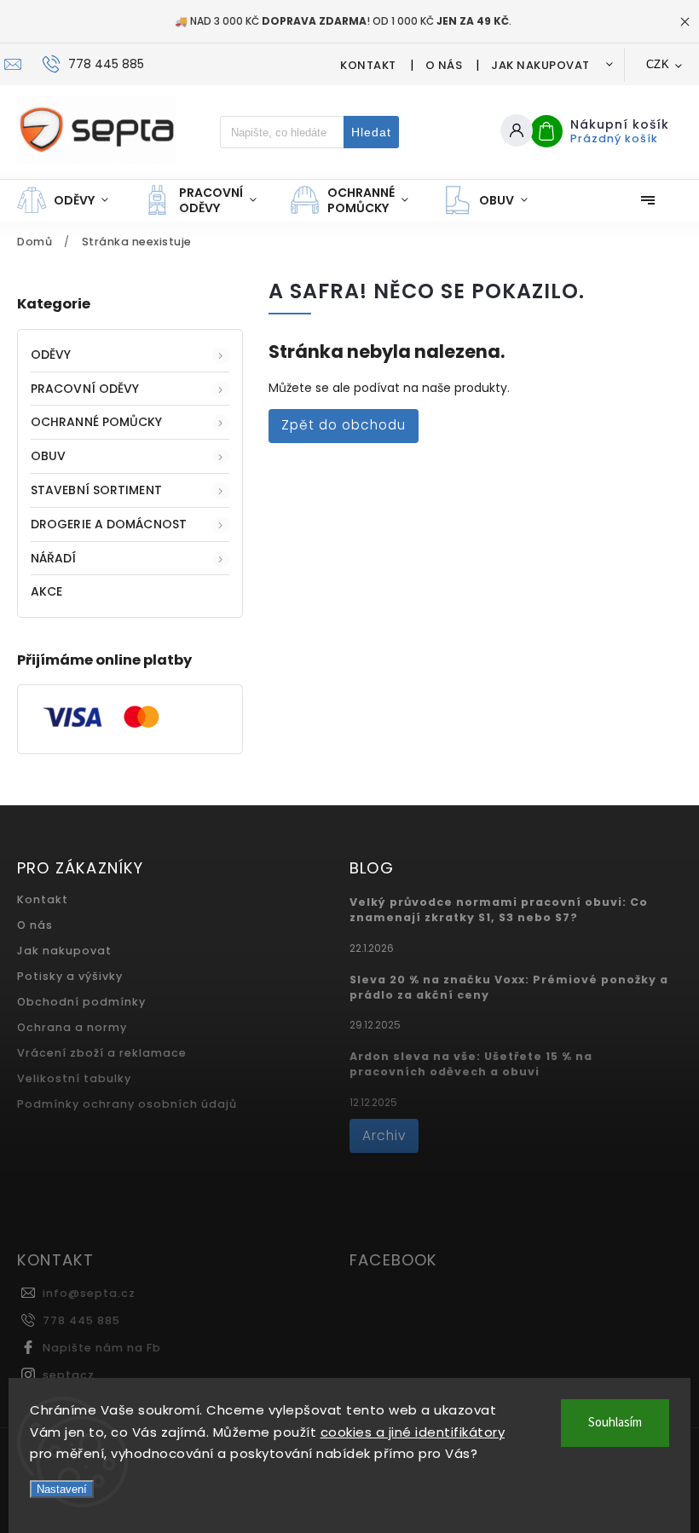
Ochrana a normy (72, 1027)
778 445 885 (81, 1320)
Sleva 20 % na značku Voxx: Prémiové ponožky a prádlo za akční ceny (509, 987)
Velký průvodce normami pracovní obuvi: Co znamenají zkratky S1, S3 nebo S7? (499, 910)
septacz (69, 1375)
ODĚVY (51, 354)
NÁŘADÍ (54, 558)
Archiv (384, 1135)
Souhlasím (615, 1423)
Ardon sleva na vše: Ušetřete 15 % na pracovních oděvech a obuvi (471, 1064)
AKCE (46, 591)
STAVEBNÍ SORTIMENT (96, 490)
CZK (658, 64)
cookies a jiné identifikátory (413, 1432)
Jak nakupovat (540, 65)
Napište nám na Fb (102, 1347)
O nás (444, 65)
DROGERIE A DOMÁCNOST (109, 524)
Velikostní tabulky (74, 1078)
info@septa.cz (89, 1293)
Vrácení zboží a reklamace (102, 1053)
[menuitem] (71, 200)
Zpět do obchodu (343, 425)
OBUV (48, 455)
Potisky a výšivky (70, 976)
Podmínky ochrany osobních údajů (127, 1104)
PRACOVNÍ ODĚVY (85, 388)
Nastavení (62, 1489)
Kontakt (368, 65)
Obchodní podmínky (81, 1001)
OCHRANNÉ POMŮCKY (97, 421)
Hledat (371, 132)
